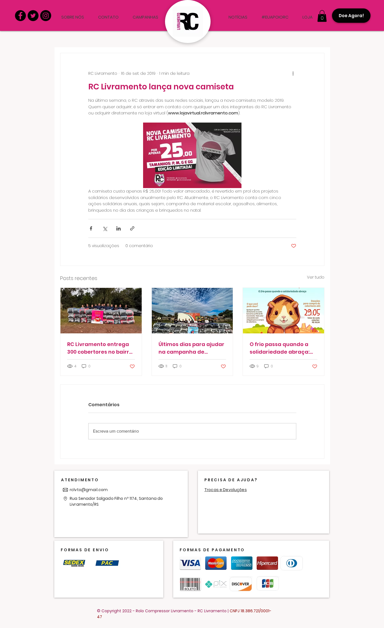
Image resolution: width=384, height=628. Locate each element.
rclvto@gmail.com (89, 490)
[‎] (214, 17)
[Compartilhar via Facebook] (91, 228)
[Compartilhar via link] (132, 228)
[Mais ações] (293, 73)
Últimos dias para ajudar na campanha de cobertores (191, 348)
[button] (322, 16)
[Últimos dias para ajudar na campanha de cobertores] (192, 310)
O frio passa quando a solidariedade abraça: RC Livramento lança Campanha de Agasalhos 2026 (280, 348)
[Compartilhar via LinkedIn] (118, 228)
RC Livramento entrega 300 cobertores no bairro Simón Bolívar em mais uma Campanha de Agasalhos (99, 348)
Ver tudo (315, 277)
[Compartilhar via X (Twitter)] (104, 228)
